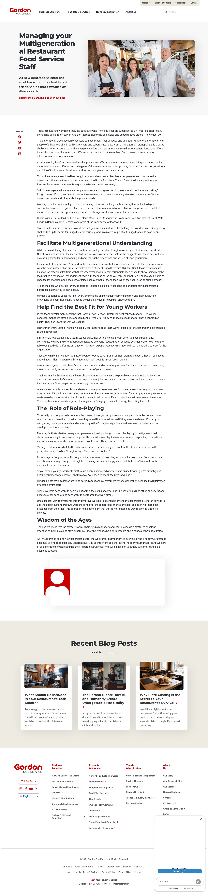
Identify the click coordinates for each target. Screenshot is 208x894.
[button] (19, 136)
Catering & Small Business (65, 803)
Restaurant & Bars (29, 97)
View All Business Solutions (65, 775)
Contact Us (168, 803)
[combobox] (181, 12)
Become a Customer (163, 3)
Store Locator (180, 3)
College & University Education (62, 816)
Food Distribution (98, 793)
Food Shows (132, 786)
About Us (131, 11)
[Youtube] (31, 788)
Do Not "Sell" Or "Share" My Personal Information (104, 883)
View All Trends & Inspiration (140, 775)
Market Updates (134, 781)
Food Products (96, 781)
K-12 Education (59, 809)
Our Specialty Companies (101, 804)
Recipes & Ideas (134, 803)
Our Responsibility (172, 781)
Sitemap (138, 872)
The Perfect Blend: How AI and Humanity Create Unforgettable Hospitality (103, 699)
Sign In (145, 3)
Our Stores (168, 786)
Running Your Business (52, 97)
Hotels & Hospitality (62, 798)
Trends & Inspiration (107, 11)
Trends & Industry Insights (139, 797)
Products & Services (78, 11)
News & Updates (171, 792)
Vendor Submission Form (119, 866)
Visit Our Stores (28, 781)
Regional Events (134, 792)
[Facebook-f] (25, 788)
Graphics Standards (173, 808)
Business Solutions (50, 11)
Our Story (168, 775)
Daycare (56, 792)
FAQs (166, 814)
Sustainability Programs (101, 827)
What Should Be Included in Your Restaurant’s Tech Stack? (46, 699)
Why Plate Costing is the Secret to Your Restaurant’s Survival (160, 699)
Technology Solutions (99, 816)
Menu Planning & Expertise (102, 822)
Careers (194, 3)
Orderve (93, 810)
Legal (68, 872)
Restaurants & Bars (61, 781)
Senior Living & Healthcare (65, 787)
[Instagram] (20, 788)
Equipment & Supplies (100, 787)
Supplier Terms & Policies (86, 872)
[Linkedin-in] (36, 788)
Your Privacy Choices (106, 879)
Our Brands (95, 799)
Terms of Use (125, 872)
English (27, 796)
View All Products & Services (103, 775)
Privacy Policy (108, 872)
